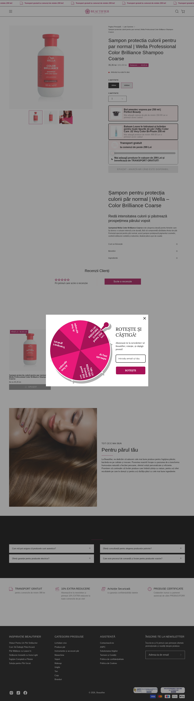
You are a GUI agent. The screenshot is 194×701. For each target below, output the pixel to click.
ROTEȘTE (130, 370)
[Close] (144, 318)
